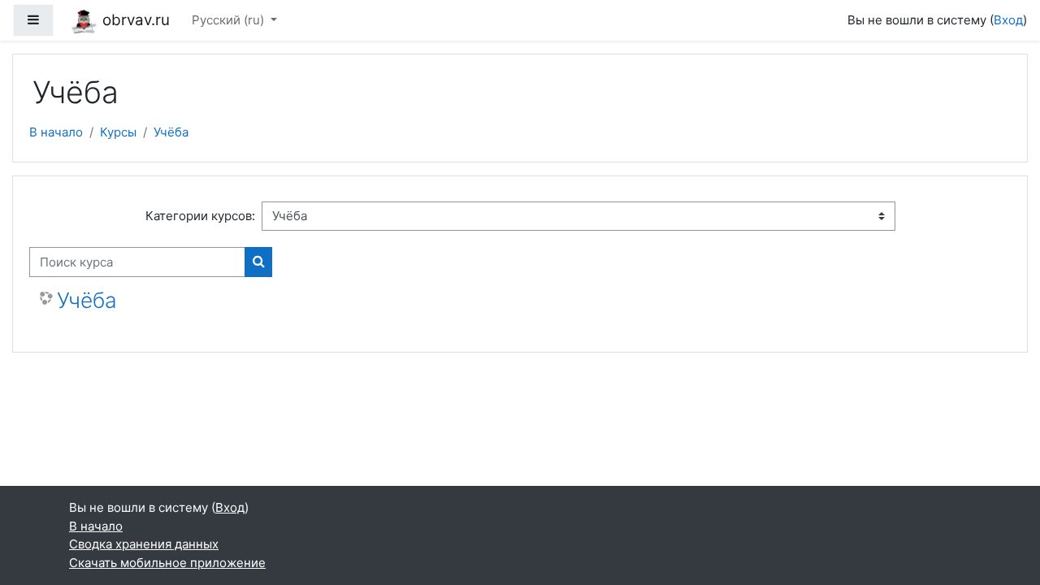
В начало (56, 132)
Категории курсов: (200, 215)
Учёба (171, 132)
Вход (1008, 20)
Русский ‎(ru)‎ (229, 20)
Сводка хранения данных (144, 544)
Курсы (118, 132)
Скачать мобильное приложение (167, 562)
